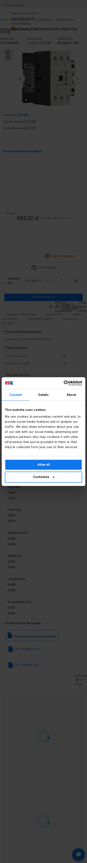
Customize (41, 477)
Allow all (43, 465)
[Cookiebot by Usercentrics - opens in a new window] (63, 383)
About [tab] (71, 395)
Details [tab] (43, 395)
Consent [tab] (15, 395)
